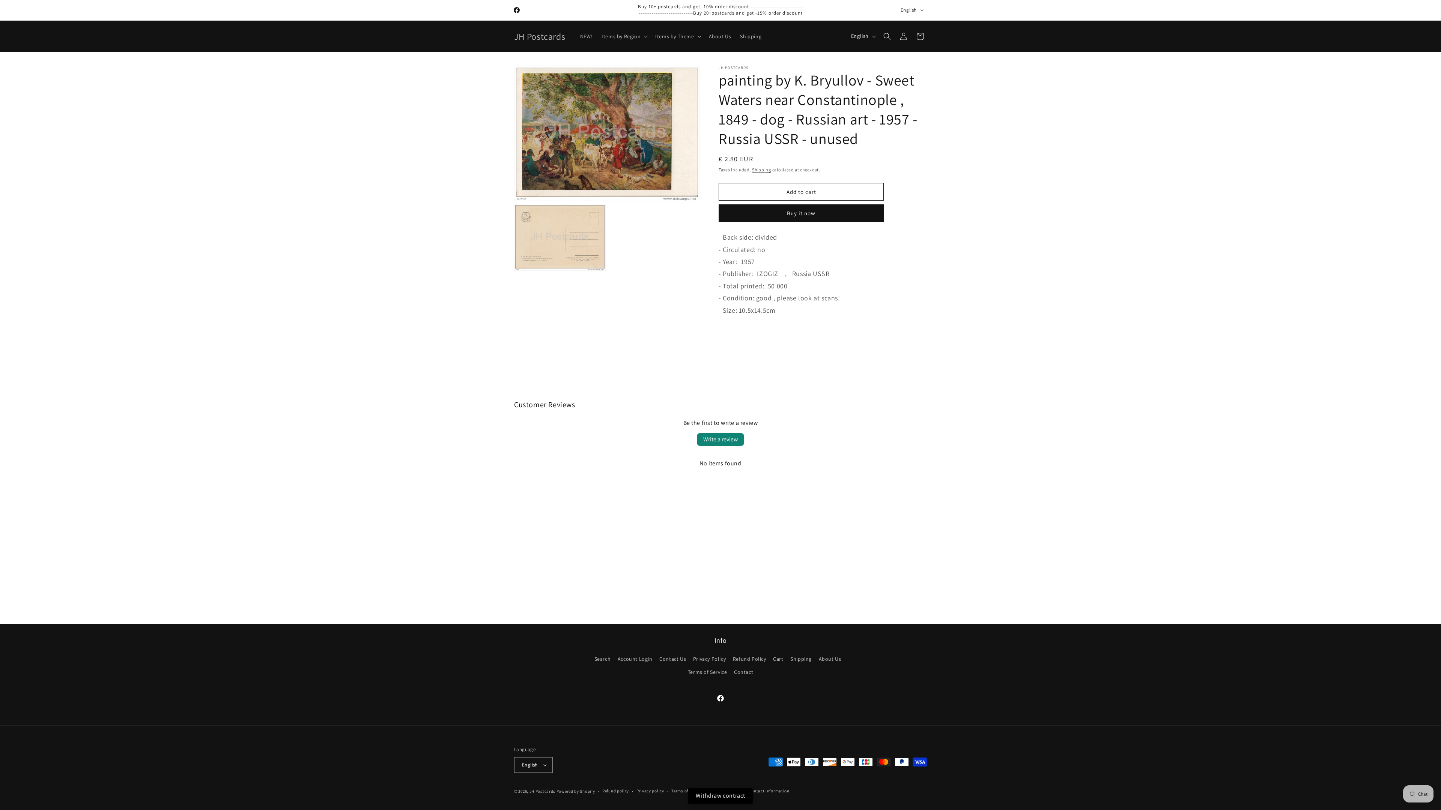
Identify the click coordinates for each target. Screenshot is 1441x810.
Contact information (769, 791)
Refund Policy (749, 659)
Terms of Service (707, 672)
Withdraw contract (720, 796)
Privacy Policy (709, 659)
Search (602, 659)
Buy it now (801, 213)
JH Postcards (542, 791)
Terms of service (687, 791)
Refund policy (615, 791)
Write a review (720, 439)
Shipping (761, 169)
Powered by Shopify (576, 791)
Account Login (635, 659)
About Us (830, 659)
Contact (743, 672)
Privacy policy (650, 791)
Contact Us (672, 659)
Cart (778, 659)
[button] (624, 36)
